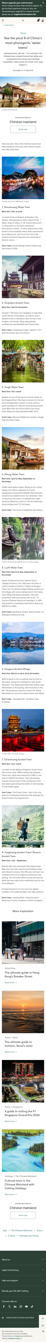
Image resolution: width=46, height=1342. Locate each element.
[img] (43, 3)
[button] (43, 1331)
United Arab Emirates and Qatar (20, 1317)
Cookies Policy (14, 1338)
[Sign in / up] (42, 20)
